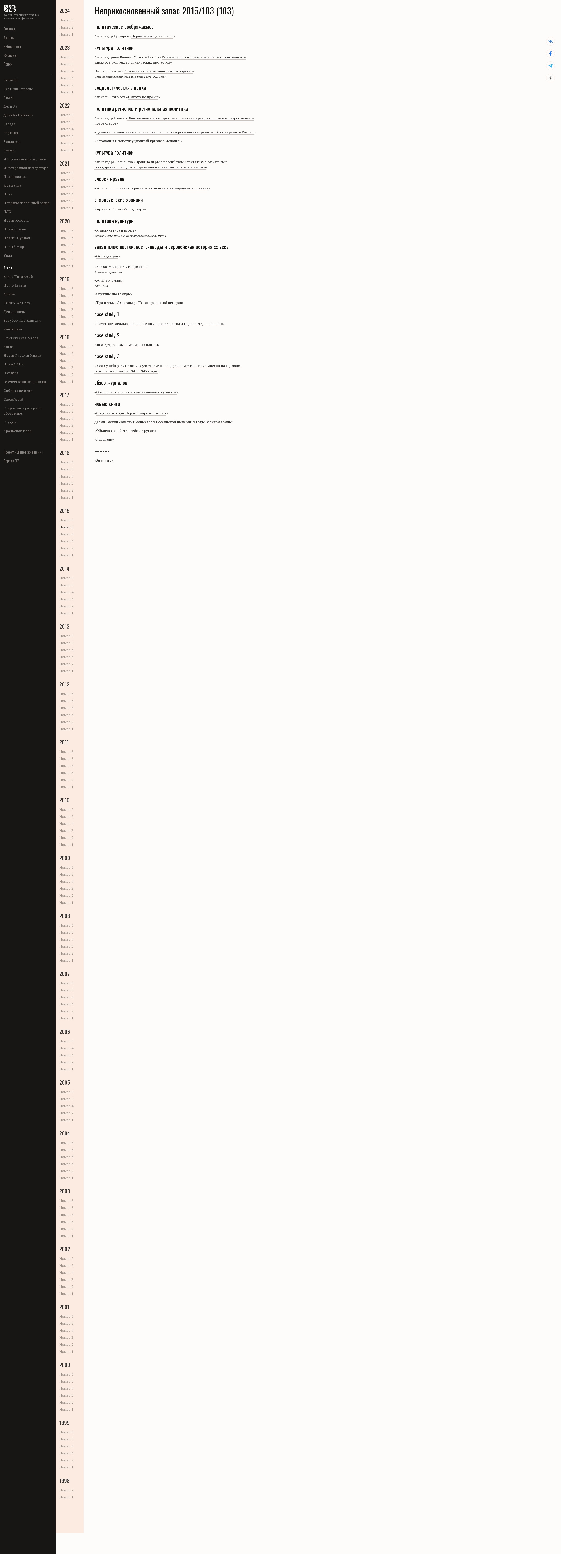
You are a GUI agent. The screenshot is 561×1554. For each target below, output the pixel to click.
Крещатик (12, 185)
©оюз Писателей (18, 276)
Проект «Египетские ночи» (23, 452)
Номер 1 (66, 34)
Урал (8, 255)
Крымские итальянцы (139, 344)
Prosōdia (11, 80)
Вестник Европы (18, 88)
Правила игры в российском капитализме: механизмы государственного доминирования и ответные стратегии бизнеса (160, 164)
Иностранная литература (26, 167)
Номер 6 (66, 57)
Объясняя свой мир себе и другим (125, 430)
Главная (10, 29)
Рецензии (104, 439)
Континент (13, 329)
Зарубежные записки (22, 320)
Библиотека (12, 46)
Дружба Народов (19, 115)
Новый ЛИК (14, 364)
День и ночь (14, 311)
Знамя (9, 150)
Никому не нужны (143, 96)
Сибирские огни (18, 390)
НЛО (7, 211)
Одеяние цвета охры (113, 293)
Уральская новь (18, 430)
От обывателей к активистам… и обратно (158, 71)
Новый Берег (15, 229)
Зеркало (11, 132)
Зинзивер (12, 141)
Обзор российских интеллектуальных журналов (136, 392)
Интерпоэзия (15, 176)
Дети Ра (10, 106)
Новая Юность (16, 220)
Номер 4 (66, 71)
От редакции (107, 256)
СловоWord (13, 399)
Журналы (10, 55)
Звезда (10, 123)
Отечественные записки (25, 381)
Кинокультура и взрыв (115, 230)
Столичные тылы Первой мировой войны (131, 413)
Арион (9, 294)
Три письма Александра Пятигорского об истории (139, 302)
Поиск (8, 64)
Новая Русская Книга (22, 355)
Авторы (9, 37)
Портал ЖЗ (12, 460)
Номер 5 (66, 64)
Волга (9, 97)
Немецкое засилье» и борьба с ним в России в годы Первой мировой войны (160, 323)
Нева (8, 194)
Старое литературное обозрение (22, 411)
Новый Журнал (17, 237)
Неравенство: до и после (152, 36)
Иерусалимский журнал (25, 159)
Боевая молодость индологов (121, 266)
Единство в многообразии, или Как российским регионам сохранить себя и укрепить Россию (175, 132)
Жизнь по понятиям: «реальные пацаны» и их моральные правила (152, 188)
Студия (10, 422)
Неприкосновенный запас (27, 202)
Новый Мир (14, 246)
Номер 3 (66, 20)
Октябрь (11, 373)
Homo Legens (15, 285)
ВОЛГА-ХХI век (17, 302)
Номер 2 (66, 27)
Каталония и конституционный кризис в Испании (138, 140)
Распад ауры (134, 209)
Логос (9, 346)
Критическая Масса (21, 337)
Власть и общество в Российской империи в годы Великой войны (176, 421)
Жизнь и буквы (109, 280)
